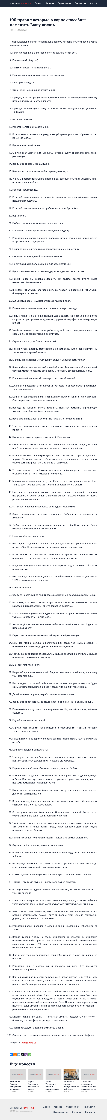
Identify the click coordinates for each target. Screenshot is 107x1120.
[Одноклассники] (15, 1054)
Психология (80, 3)
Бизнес (38, 3)
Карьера (50, 3)
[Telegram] (18, 1054)
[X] (22, 1054)
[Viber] (26, 1054)
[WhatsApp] (29, 1054)
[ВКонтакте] (11, 1054)
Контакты (90, 1112)
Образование (64, 3)
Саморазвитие (60, 1112)
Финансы (76, 1112)
